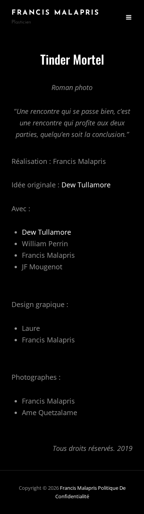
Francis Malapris (56, 13)
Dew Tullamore (86, 184)
